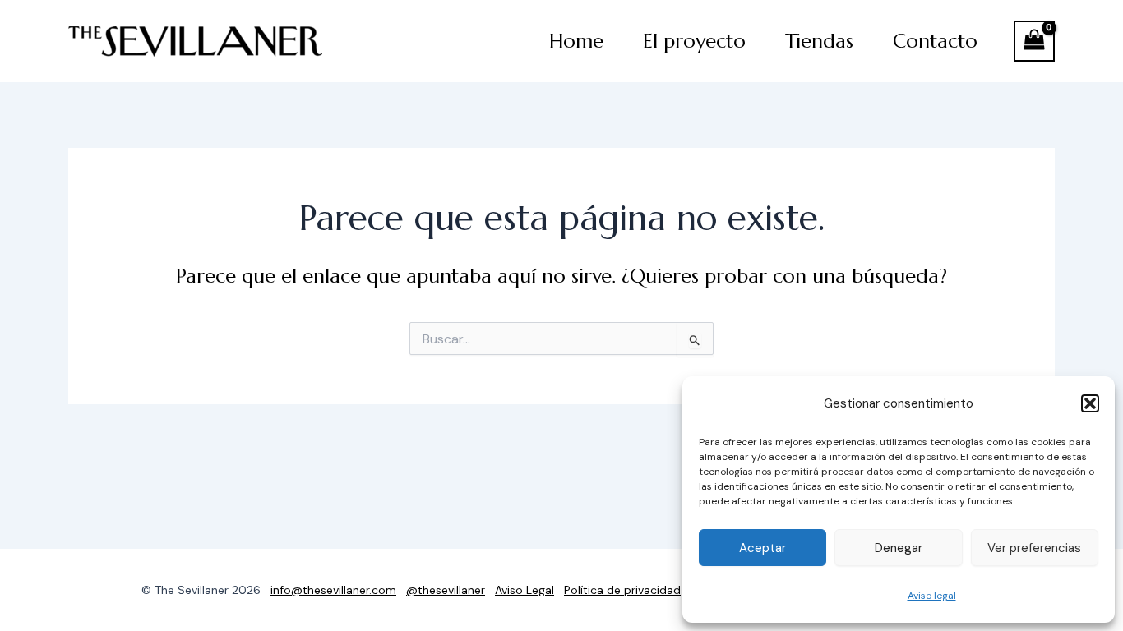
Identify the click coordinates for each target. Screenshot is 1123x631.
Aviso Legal (524, 590)
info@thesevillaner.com (333, 590)
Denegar (898, 548)
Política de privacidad (622, 590)
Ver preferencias (1034, 548)
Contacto (935, 41)
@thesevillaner (445, 590)
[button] (1090, 403)
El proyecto (694, 41)
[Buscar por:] (561, 339)
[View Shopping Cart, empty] (1034, 41)
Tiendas (819, 41)
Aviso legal (932, 595)
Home (576, 41)
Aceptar (762, 548)
